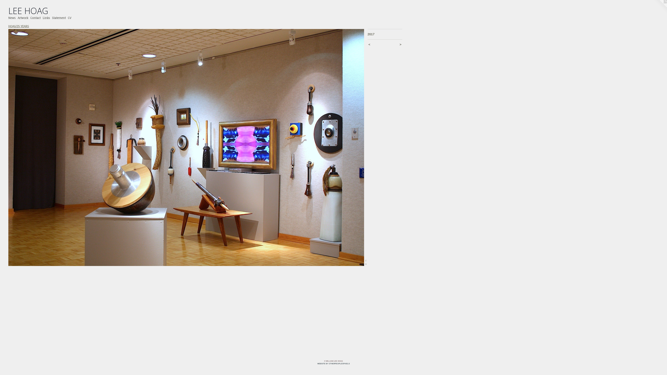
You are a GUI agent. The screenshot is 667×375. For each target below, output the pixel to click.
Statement (59, 18)
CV (69, 18)
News (12, 18)
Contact (35, 18)
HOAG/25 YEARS (18, 26)
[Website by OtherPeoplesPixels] (660, 7)
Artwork (23, 18)
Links (46, 18)
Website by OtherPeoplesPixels (333, 364)
